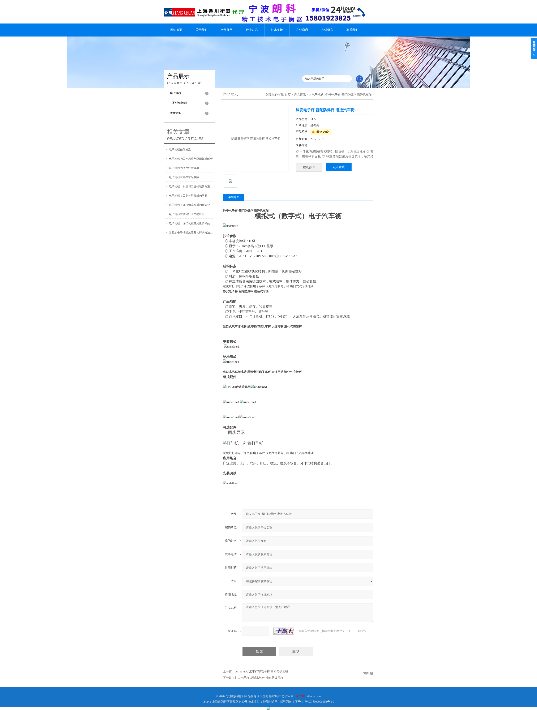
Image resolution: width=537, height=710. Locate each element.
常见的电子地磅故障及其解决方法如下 (191, 232)
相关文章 (178, 132)
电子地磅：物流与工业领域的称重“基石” (191, 186)
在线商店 (302, 29)
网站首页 (176, 29)
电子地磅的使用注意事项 (184, 168)
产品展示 (226, 29)
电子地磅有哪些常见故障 (184, 177)
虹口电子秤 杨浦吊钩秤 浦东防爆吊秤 (259, 677)
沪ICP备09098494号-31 (319, 701)
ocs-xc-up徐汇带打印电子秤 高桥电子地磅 (261, 671)
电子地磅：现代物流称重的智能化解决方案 (191, 204)
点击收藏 (339, 167)
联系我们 (352, 29)
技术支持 (277, 29)
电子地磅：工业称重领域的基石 (188, 195)
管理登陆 (285, 701)
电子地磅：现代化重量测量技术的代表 (191, 223)
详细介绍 (234, 197)
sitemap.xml (314, 696)
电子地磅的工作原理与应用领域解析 (191, 158)
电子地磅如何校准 (180, 149)
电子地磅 (317, 94)
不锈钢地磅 (179, 102)
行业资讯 (252, 29)
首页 (288, 94)
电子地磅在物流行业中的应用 (187, 214)
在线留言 (327, 29)
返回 (366, 673)
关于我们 (201, 29)
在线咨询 (309, 167)
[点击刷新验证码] (283, 631)
